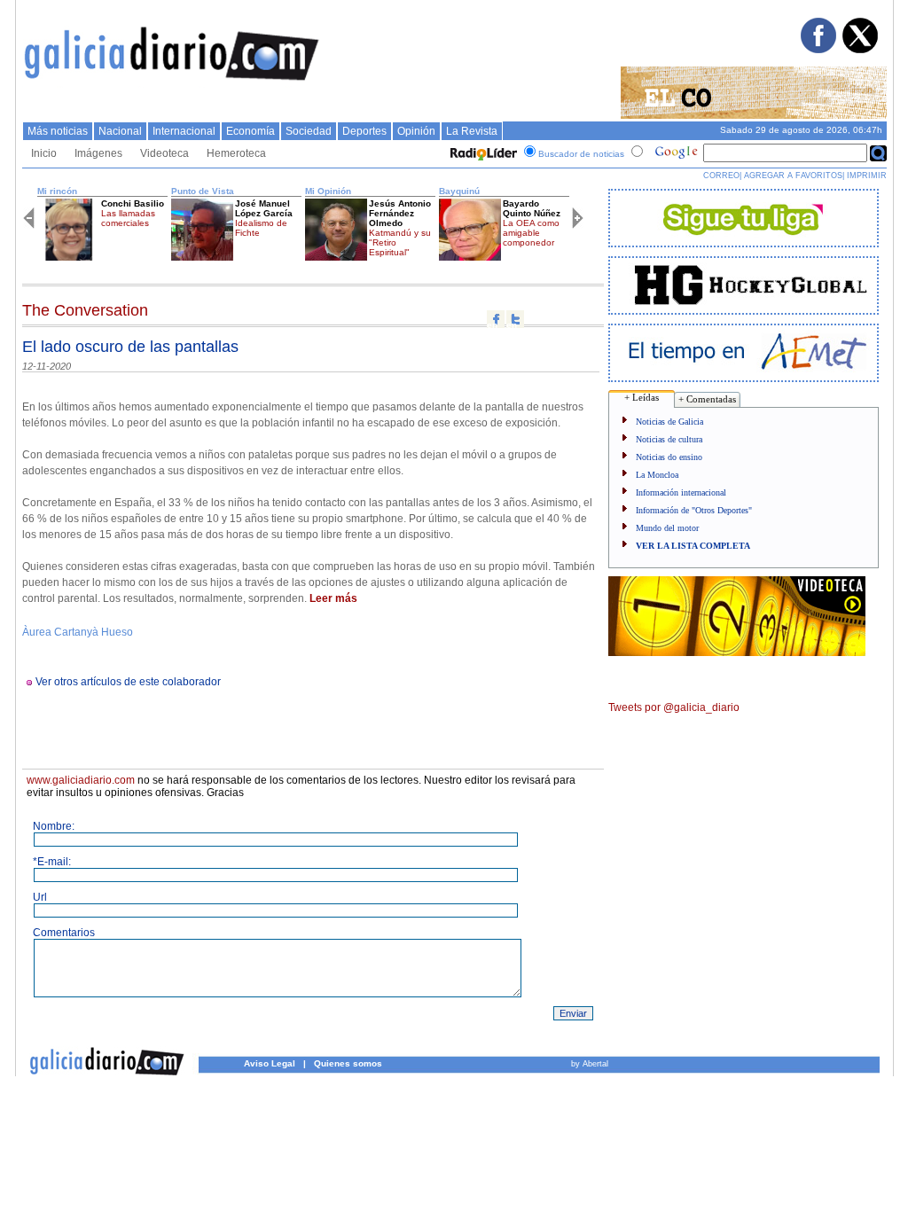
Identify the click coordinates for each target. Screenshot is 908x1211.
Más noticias (57, 131)
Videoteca (164, 153)
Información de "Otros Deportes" (694, 510)
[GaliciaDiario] (172, 84)
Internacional (184, 131)
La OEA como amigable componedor (531, 232)
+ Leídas (641, 397)
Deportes (364, 131)
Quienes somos (348, 1063)
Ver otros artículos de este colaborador (128, 682)
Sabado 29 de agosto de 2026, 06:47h (801, 130)
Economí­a (250, 131)
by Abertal (589, 1063)
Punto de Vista (202, 191)
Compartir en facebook (496, 319)
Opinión (416, 131)
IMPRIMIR (867, 175)
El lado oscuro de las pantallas (130, 346)
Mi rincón (57, 191)
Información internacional (681, 492)
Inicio (44, 153)
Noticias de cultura (669, 439)
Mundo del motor (667, 528)
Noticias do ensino (669, 457)
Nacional (120, 131)
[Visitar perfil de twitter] (859, 49)
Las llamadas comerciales (128, 218)
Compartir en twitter (515, 319)
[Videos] (736, 652)
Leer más (333, 598)
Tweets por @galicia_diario (674, 707)
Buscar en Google (878, 153)
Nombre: (53, 826)
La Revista (471, 131)
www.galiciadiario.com (81, 780)
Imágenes (98, 153)
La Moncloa (657, 475)
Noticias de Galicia (669, 421)
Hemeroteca (236, 153)
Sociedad (309, 131)
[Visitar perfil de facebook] (817, 49)
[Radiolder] (481, 154)
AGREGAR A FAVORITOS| (794, 175)
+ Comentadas (707, 399)
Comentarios (64, 932)
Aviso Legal (269, 1063)
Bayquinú (459, 191)
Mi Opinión (328, 191)
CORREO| (722, 175)
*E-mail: (52, 862)
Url (40, 897)
